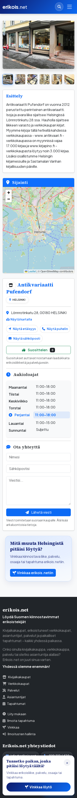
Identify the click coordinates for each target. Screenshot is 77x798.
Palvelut (13, 690)
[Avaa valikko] (69, 7)
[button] (8, 192)
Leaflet (31, 271)
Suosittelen (40, 350)
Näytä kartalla (21, 319)
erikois (15, 6)
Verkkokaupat (18, 683)
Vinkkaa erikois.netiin (35, 572)
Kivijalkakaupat (19, 677)
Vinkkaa (13, 727)
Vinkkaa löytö (41, 787)
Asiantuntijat (16, 697)
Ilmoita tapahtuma (21, 720)
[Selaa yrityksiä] (59, 6)
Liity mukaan (16, 714)
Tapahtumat (16, 703)
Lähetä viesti (41, 512)
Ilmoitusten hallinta (21, 734)
